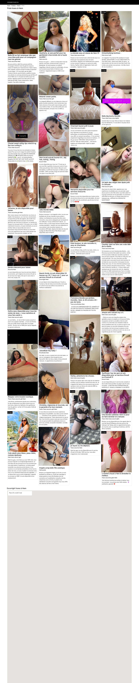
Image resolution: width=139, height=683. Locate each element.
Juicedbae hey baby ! (47, 351)
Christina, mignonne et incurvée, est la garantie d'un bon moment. (53, 406)
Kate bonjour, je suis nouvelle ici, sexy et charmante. (84, 244)
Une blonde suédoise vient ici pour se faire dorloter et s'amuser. (115, 416)
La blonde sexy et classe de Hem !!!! (85, 53)
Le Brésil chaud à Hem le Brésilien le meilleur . (116, 475)
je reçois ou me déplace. (80, 446)
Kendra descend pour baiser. (19, 267)
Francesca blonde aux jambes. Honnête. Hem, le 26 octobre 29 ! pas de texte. (84, 300)
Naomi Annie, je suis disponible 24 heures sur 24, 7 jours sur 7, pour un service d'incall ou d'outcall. (53, 275)
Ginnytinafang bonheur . (111, 53)
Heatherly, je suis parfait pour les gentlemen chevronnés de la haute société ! (53, 55)
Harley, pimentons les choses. (82, 376)
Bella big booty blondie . (111, 116)
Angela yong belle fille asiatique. (52, 468)
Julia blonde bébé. (46, 210)
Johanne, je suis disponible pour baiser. (21, 209)
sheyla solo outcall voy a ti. (113, 312)
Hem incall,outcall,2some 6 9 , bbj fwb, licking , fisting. (52, 159)
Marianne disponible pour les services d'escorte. (82, 191)
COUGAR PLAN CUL (13, 2)
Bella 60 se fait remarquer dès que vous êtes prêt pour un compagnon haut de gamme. (22, 57)
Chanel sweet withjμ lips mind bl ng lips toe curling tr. (22, 144)
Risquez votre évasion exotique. (20, 397)
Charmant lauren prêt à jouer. (82, 126)
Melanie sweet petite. (47, 97)
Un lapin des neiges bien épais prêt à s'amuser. (116, 183)
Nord (18, 5)
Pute (8, 5)
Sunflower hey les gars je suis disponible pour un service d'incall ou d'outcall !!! (115, 375)
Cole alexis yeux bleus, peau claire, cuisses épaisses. (22, 454)
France (14, 5)
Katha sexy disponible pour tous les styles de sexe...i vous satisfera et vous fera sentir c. (22, 313)
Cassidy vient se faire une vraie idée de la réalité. (116, 245)
